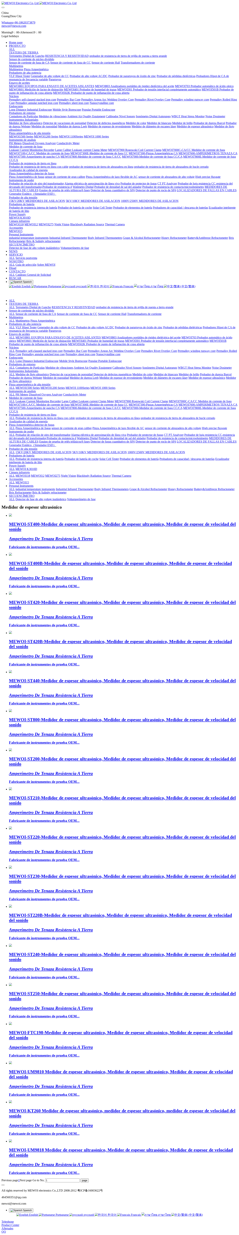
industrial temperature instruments (35, 489)
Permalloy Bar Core (75, 350)
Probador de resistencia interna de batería (39, 458)
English (26, 286)
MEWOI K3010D (26, 469)
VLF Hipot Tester (26, 327)
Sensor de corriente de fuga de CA (35, 314)
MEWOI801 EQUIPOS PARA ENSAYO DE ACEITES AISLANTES (58, 337)
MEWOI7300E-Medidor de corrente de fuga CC (99, 404)
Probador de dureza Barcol (216, 374)
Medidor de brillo (189, 374)
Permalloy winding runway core (197, 350)
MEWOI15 (22, 482)
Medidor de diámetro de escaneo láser (165, 377)
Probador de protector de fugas (145, 434)
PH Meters (21, 394)
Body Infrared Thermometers (111, 489)
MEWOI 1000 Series (102, 387)
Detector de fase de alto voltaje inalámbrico (40, 499)
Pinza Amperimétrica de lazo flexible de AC (118, 428)
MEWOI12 (37, 475)
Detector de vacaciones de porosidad (71, 374)
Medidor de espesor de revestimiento (120, 377)
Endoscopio (16, 357)
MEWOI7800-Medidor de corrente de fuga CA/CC (90, 408)
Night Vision (68, 475)
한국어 (104, 286)
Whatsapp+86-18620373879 (18, 22)
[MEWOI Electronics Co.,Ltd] (119, 3)
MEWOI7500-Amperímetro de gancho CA (34, 408)
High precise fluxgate (214, 428)
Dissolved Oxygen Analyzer (45, 394)
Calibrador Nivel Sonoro (127, 367)
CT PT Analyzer (174, 434)
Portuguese (54, 286)
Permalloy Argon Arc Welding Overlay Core (114, 350)
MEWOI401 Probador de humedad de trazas (98, 340)
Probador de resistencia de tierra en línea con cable (45, 418)
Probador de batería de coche (81, 458)
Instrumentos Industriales (23, 371)
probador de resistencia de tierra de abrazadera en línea (108, 418)
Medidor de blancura (165, 374)
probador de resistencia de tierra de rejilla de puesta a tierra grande (134, 307)
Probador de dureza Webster (25, 377)
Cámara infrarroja (19, 472)
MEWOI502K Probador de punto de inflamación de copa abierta (106, 344)
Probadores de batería (21, 455)
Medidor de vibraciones (59, 367)
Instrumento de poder (21, 431)
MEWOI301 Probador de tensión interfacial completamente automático (167, 340)
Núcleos (14, 347)
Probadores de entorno (22, 364)
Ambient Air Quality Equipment (93, 367)
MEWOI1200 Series (53, 387)
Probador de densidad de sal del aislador (122, 438)
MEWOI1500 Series (27, 387)
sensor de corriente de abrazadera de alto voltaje (173, 428)
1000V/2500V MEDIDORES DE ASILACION (156, 452)
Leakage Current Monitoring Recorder (38, 401)
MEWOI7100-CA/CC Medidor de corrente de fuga (39, 404)
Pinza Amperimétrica (42, 320)
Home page (16, 42)
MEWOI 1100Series (78, 387)
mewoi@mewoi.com (13, 25)
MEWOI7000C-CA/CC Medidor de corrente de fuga (200, 401)
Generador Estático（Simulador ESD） (32, 445)
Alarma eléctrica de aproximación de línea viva (98, 434)
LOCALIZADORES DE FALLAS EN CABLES (207, 441)
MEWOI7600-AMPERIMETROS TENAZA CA (208, 404)
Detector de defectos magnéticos (113, 374)
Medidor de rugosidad (56, 377)
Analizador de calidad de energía (28, 421)
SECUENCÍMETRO (22, 495)
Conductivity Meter (74, 394)
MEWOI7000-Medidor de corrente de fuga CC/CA (152, 408)
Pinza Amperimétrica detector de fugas (31, 424)
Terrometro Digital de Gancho (33, 307)
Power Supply (17, 465)
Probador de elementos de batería (139, 458)
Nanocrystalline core (108, 354)
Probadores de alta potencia (25, 324)
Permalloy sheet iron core (80, 354)
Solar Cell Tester (109, 458)
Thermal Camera (121, 475)
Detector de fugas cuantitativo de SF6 (113, 441)
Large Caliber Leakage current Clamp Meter (88, 401)
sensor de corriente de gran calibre (72, 428)
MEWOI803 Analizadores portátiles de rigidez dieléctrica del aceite (141, 337)
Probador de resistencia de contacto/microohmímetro (177, 438)
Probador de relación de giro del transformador (42, 434)
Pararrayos (55, 330)
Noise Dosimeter (222, 367)
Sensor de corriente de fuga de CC (77, 314)
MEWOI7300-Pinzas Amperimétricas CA (153, 404)
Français (128, 286)
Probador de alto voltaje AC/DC (95, 327)
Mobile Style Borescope (73, 361)
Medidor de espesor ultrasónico (206, 377)
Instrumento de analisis (22, 391)
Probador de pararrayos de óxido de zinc (138, 327)
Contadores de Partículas (30, 367)
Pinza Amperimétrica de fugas (33, 428)
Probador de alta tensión (23, 448)
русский (81, 286)
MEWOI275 (52, 475)
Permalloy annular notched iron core (43, 354)
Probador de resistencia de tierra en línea (32, 414)
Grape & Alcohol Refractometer (148, 489)
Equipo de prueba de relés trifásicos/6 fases (64, 441)
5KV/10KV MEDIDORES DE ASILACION (99, 452)
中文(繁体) (188, 286)
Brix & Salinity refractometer (49, 492)
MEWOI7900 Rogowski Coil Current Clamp (141, 401)
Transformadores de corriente (144, 314)
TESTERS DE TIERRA (23, 303)
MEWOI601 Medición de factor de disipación (44, 340)
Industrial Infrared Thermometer (75, 489)
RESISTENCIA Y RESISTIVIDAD (73, 307)
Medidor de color (142, 374)
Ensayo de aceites (19, 334)
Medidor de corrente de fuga (25, 397)
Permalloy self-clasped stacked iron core (39, 350)
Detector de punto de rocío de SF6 (156, 441)
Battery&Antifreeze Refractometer (214, 489)
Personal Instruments (21, 485)
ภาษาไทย (157, 286)
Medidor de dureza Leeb (84, 377)
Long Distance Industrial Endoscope (36, 361)
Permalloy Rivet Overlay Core (159, 350)
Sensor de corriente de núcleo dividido (31, 310)
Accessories (16, 479)
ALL (12, 49)
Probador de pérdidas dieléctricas (182, 327)
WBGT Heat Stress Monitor (194, 367)
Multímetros (16, 317)
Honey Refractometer (180, 489)
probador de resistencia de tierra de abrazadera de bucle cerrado (178, 418)
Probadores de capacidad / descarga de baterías (187, 458)
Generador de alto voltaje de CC (56, 327)
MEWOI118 (22, 475)
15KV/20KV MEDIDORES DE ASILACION (43, 452)
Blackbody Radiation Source (94, 475)
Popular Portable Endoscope (105, 361)
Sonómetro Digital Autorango (159, 367)
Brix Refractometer (20, 492)
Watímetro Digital (87, 438)
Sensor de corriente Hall (112, 314)
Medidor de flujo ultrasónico (32, 374)
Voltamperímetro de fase (81, 499)
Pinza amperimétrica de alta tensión (29, 384)
